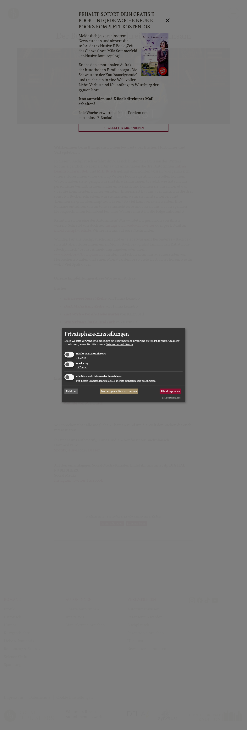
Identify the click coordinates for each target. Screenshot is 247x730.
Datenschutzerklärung (119, 344)
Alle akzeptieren (170, 391)
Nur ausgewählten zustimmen (119, 391)
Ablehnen (71, 391)
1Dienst (81, 357)
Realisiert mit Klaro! (171, 398)
